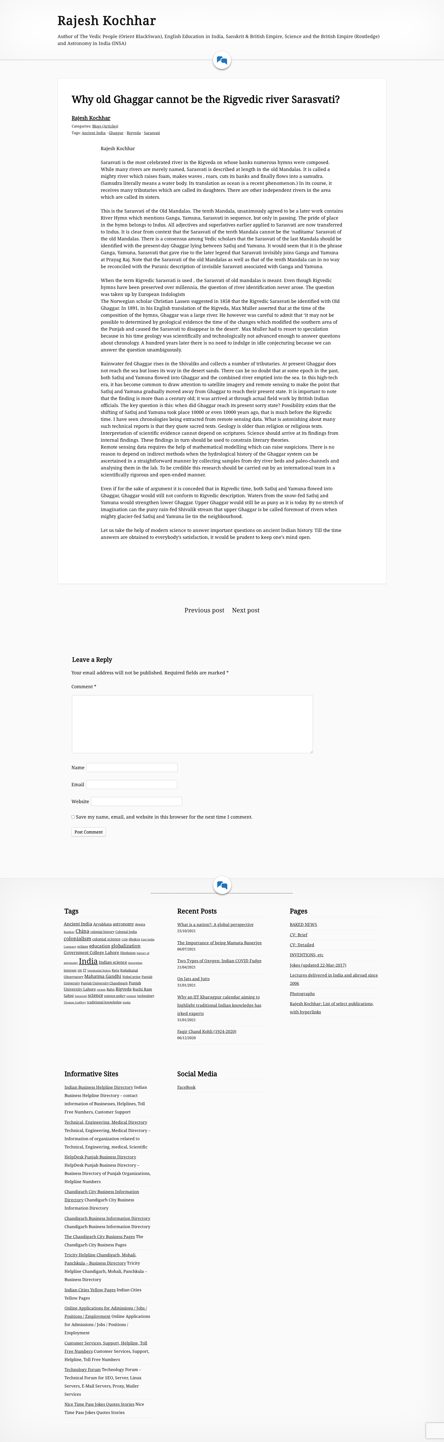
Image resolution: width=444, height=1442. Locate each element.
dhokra (134, 939)
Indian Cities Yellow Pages (90, 1290)
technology (145, 995)
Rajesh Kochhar (107, 20)
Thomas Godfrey (75, 1002)
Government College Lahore (91, 952)
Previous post (204, 610)
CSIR (125, 939)
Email (77, 784)
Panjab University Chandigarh (104, 983)
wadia (127, 1002)
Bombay (69, 932)
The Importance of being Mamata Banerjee (219, 943)
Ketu (115, 970)
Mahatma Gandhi (102, 976)
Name (78, 767)
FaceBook (186, 1087)
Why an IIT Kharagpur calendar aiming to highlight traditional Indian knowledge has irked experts (219, 1005)
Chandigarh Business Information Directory (107, 1218)
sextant (131, 996)
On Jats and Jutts (193, 979)
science (95, 995)
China (82, 931)
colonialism (77, 938)
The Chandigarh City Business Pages (99, 1236)
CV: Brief (298, 935)
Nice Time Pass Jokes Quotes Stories (99, 1404)
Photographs (302, 993)
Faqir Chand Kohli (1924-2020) (206, 1031)
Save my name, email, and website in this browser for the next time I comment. (164, 817)
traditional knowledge (104, 1002)
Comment (83, 686)
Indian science (113, 962)
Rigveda (134, 132)
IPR (80, 970)
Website (80, 801)
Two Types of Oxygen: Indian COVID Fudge (219, 961)
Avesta (140, 924)
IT (84, 970)
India (88, 961)
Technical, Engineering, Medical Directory (105, 1122)
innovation (135, 963)
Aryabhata (102, 924)
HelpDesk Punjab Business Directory (100, 1157)
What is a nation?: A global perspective (215, 924)
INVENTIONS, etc (306, 955)
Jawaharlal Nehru (99, 970)
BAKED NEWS (303, 924)
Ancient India (94, 132)
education (99, 946)
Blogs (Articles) (105, 126)
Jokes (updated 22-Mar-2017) (318, 965)
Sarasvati (152, 132)
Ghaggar (116, 132)
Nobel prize (131, 976)
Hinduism (128, 952)
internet (70, 970)
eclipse (82, 946)
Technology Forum (82, 1369)
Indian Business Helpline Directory (98, 1087)
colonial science (106, 938)
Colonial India (126, 931)
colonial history (102, 931)
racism (101, 989)
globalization (126, 945)
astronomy (123, 924)
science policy (114, 995)
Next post (246, 610)
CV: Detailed (302, 945)
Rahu (111, 989)
